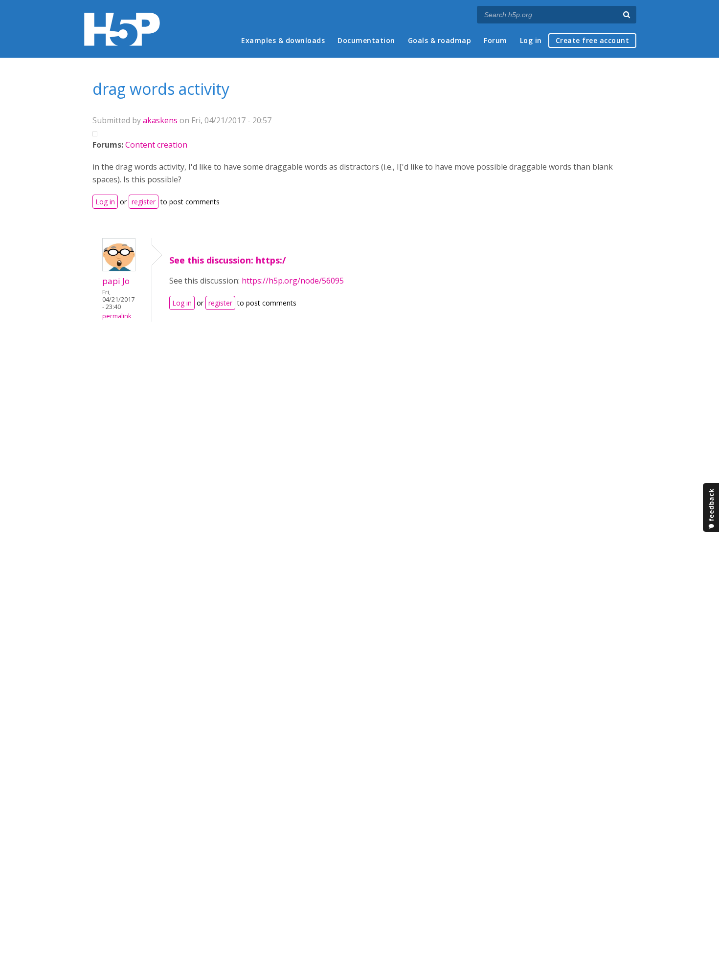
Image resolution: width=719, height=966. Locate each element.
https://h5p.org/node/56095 (293, 280)
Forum (495, 40)
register (144, 201)
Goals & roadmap (440, 40)
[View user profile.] (118, 268)
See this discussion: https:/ (227, 260)
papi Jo (116, 280)
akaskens (160, 120)
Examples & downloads (283, 40)
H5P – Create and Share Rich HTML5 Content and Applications (122, 29)
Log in (531, 40)
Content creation (156, 144)
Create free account (592, 40)
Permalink (116, 316)
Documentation (366, 40)
